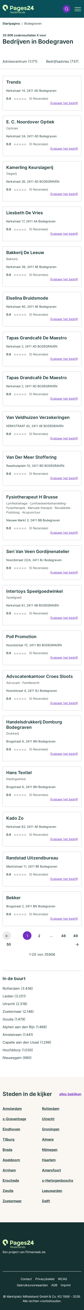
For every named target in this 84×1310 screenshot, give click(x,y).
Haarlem (49, 1160)
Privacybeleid (44, 1279)
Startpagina (11, 23)
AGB (54, 1285)
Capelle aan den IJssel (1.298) (27, 1042)
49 (75, 936)
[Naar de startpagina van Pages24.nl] (18, 9)
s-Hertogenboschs (57, 1180)
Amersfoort (51, 1170)
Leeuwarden (52, 1191)
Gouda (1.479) (14, 1019)
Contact (26, 1279)
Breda (7, 1149)
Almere (48, 1139)
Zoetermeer (12, 1201)
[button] (66, 9)
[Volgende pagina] (77, 944)
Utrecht (48, 1119)
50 (8, 944)
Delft (46, 1201)
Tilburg (8, 1139)
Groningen (50, 1129)
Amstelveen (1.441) (18, 1034)
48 (63, 936)
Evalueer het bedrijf (64, 103)
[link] (42, 93)
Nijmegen (50, 1149)
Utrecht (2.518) (15, 1004)
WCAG (62, 1279)
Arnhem (9, 1170)
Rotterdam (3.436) (18, 988)
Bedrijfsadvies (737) (62, 61)
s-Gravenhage (14, 1119)
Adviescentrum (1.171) (20, 61)
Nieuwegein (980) (17, 1058)
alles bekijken (70, 1094)
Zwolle (8, 1191)
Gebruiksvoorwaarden (32, 1285)
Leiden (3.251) (14, 996)
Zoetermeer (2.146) (18, 1011)
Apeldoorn (11, 1160)
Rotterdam (50, 1108)
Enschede (11, 1180)
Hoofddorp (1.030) (18, 1050)
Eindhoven (11, 1129)
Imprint (66, 1285)
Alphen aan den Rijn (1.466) (25, 1027)
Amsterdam (12, 1108)
